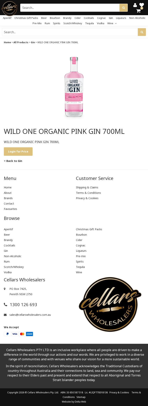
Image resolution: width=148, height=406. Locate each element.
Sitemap (81, 397)
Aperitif (7, 18)
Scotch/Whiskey (72, 23)
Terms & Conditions (88, 193)
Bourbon (55, 18)
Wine (110, 23)
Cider (78, 18)
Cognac (101, 18)
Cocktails (89, 18)
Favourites (10, 209)
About (8, 193)
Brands (8, 198)
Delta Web (80, 401)
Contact (9, 203)
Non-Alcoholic (137, 18)
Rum (47, 23)
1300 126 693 (23, 304)
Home (7, 42)
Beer (44, 18)
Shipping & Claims (87, 187)
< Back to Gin (13, 161)
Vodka (100, 23)
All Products (20, 42)
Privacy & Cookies (87, 198)
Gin (111, 18)
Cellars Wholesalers (39, 392)
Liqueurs (121, 18)
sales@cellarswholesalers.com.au (30, 315)
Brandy (67, 18)
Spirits (56, 23)
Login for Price (18, 151)
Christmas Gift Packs (26, 18)
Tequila (89, 23)
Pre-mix (37, 23)
